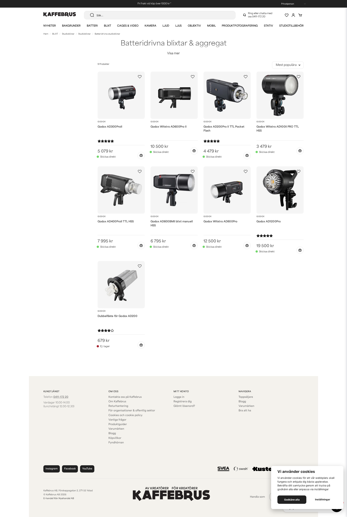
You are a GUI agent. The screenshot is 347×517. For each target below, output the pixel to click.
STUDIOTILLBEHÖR (291, 26)
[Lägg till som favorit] (286, 15)
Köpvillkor (114, 438)
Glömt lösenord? (184, 406)
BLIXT (107, 26)
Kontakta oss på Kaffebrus (125, 397)
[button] (139, 76)
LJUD (165, 26)
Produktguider (117, 424)
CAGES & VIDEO (127, 26)
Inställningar (322, 499)
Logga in (179, 397)
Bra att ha (245, 410)
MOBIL (211, 26)
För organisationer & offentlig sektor (131, 410)
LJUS (178, 26)
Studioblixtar (68, 34)
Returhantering (118, 406)
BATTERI (92, 26)
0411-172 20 (258, 17)
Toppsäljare (246, 397)
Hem (45, 34)
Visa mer (173, 53)
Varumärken (116, 429)
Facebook (70, 469)
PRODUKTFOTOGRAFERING (240, 26)
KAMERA (150, 26)
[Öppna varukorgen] (300, 15)
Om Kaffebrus (117, 401)
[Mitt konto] (293, 15)
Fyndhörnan (116, 442)
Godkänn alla (292, 499)
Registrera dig (183, 401)
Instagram (52, 469)
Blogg (112, 433)
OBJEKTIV (194, 26)
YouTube (87, 469)
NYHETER (49, 26)
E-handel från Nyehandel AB (58, 498)
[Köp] (141, 155)
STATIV (268, 26)
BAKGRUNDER (71, 26)
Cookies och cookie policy (125, 415)
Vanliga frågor (117, 420)
